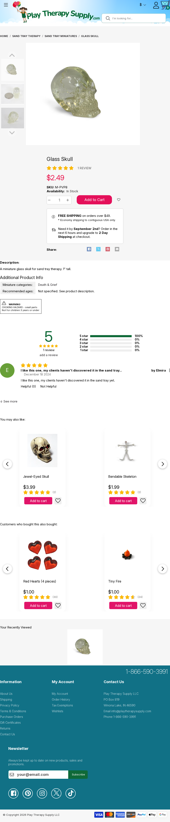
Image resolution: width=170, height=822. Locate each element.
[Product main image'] (4, 70)
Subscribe (78, 774)
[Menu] (5, 4)
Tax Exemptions (62, 705)
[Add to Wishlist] (58, 500)
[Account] (156, 5)
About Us (6, 693)
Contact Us (7, 734)
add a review (49, 355)
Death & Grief (47, 285)
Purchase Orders (11, 716)
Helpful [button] (28, 386)
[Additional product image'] (4, 94)
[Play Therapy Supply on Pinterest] (30, 797)
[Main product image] (83, 144)
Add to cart (38, 501)
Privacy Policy (9, 705)
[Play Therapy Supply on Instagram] (44, 797)
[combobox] (138, 18)
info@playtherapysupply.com (131, 711)
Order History (61, 699)
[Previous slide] (7, 464)
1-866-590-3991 (147, 671)
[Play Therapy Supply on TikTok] (73, 797)
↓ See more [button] (8, 401)
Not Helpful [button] (48, 386)
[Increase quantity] (68, 200)
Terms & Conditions (13, 711)
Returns (5, 728)
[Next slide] (162, 464)
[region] (83, 94)
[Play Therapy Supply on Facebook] (15, 797)
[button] (50, 200)
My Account (60, 693)
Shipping (6, 699)
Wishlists (57, 711)
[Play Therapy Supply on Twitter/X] (58, 797)
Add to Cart (94, 199)
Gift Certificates (10, 722)
